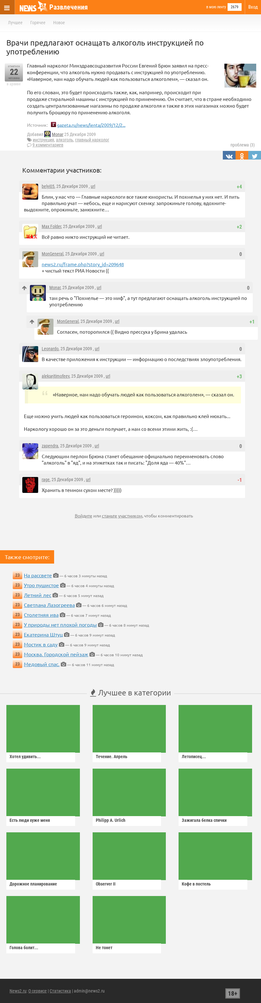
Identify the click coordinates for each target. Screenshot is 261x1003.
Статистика (60, 990)
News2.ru (18, 990)
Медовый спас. (42, 664)
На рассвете (38, 575)
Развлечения (68, 7)
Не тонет (104, 947)
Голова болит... (24, 947)
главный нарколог (92, 139)
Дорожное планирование (33, 883)
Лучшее (15, 22)
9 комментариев (47, 144)
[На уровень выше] (24, 288)
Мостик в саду (41, 644)
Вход (253, 7)
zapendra (50, 445)
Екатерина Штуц (43, 634)
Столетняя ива (41, 614)
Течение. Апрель (111, 756)
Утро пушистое (41, 585)
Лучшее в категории (133, 692)
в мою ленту (216, 7)
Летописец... (194, 756)
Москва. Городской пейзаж (56, 654)
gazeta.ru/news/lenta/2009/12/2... (91, 125)
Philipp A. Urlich (110, 820)
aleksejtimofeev (55, 376)
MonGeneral (52, 253)
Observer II (106, 883)
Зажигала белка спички (204, 820)
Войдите (83, 515)
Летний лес (37, 595)
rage (46, 479)
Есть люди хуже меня (30, 820)
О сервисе (37, 990)
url (93, 186)
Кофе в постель (196, 883)
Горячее (38, 22)
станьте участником (122, 515)
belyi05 (48, 186)
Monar (57, 134)
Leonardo (50, 348)
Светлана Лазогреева (49, 604)
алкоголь (64, 139)
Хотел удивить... (25, 756)
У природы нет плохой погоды (60, 624)
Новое (59, 22)
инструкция (43, 139)
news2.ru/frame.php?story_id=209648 (83, 264)
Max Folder (51, 226)
